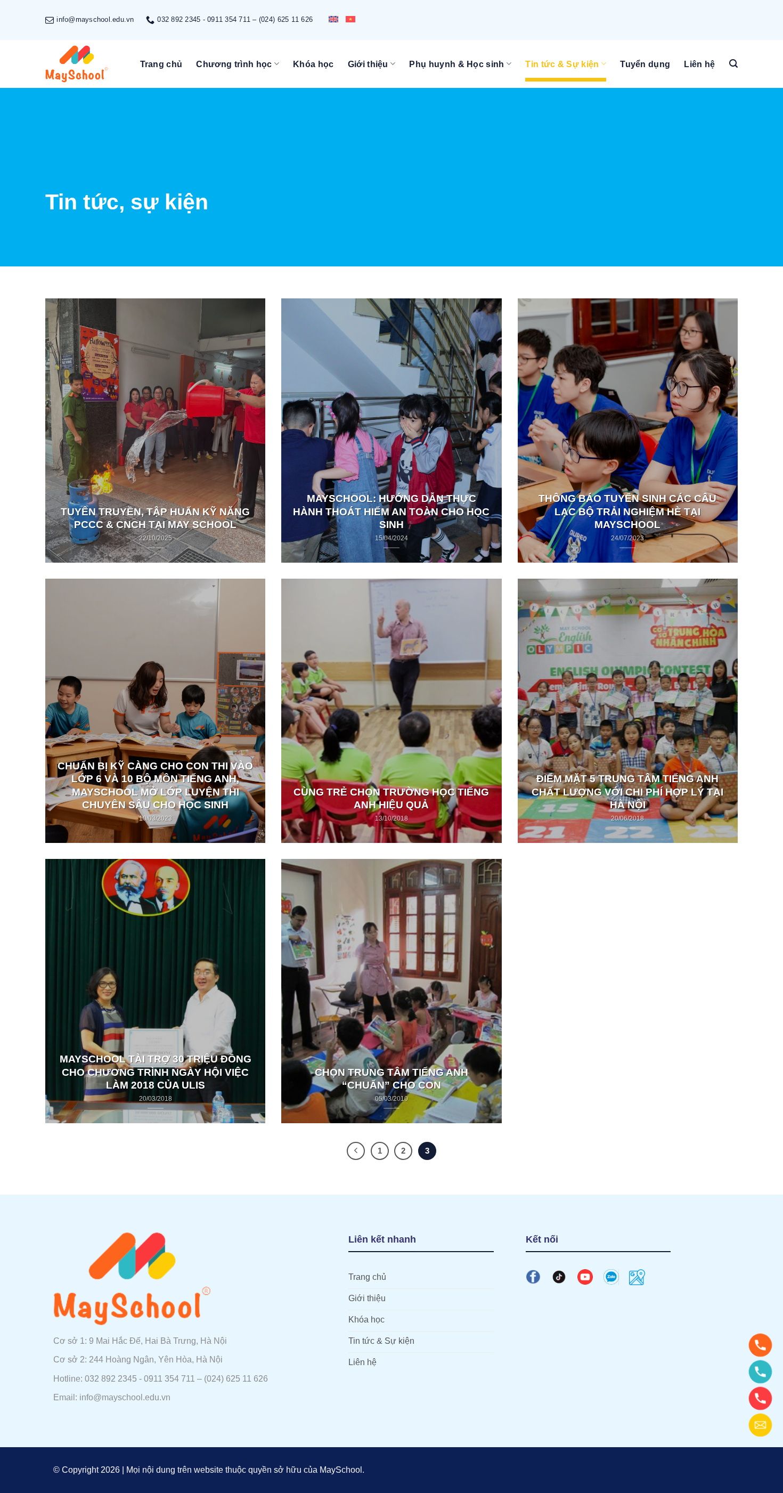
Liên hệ (699, 64)
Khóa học (313, 64)
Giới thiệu (368, 64)
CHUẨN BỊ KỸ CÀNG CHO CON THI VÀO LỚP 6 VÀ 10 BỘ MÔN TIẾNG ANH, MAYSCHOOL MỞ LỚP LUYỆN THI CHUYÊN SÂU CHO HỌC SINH (155, 785)
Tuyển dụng (645, 64)
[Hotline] (760, 1345)
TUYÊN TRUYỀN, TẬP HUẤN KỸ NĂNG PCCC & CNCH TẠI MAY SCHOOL (155, 518)
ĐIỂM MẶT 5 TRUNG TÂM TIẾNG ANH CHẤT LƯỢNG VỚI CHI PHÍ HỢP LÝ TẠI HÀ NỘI (627, 791)
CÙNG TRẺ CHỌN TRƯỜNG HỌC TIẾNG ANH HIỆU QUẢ (391, 798)
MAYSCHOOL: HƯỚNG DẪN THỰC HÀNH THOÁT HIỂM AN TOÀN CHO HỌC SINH (391, 511)
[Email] (760, 1425)
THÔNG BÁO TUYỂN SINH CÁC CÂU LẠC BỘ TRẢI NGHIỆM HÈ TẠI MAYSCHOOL (627, 511)
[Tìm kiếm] (733, 63)
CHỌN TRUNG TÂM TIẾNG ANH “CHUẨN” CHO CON (391, 1079)
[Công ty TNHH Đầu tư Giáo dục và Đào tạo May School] (77, 64)
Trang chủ (161, 64)
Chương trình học (234, 64)
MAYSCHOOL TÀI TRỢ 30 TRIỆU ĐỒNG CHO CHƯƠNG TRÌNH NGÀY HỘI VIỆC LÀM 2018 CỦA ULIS (155, 1072)
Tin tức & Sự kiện (562, 64)
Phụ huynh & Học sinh (456, 64)
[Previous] (356, 1151)
